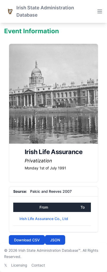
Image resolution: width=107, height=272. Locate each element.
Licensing (19, 265)
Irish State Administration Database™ (49, 250)
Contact (38, 265)
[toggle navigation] (100, 11)
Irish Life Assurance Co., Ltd (43, 218)
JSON (55, 240)
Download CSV (27, 240)
